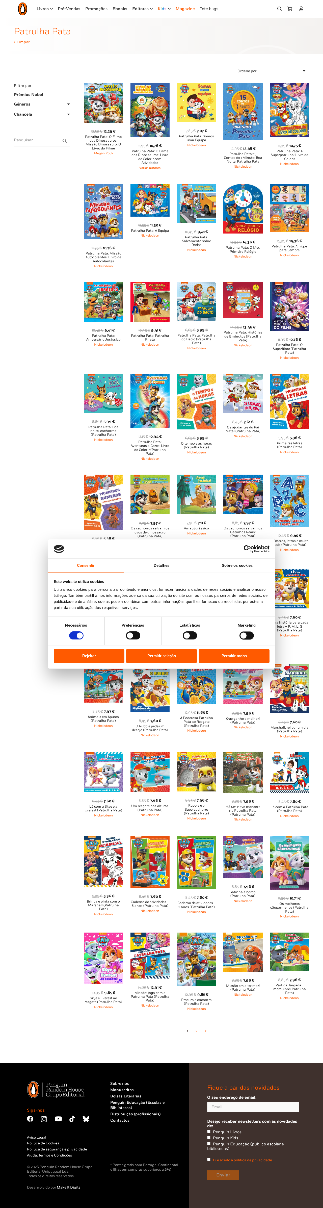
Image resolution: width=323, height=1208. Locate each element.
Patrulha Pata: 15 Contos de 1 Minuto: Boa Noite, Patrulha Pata (243, 158)
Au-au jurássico (196, 528)
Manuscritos (122, 1090)
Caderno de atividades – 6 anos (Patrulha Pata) (150, 904)
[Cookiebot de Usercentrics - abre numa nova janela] (247, 549)
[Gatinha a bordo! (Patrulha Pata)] (243, 838)
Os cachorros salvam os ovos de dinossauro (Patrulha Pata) (150, 532)
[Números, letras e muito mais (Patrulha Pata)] (289, 477)
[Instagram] (44, 1119)
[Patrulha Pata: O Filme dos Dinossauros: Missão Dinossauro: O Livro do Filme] (103, 85)
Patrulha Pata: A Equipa (150, 231)
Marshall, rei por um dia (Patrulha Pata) (290, 729)
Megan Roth (103, 153)
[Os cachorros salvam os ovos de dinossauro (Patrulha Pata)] (150, 477)
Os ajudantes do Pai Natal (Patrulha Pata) (243, 429)
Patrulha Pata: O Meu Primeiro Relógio (243, 249)
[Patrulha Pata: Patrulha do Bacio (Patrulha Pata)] (196, 285)
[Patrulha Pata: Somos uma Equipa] (196, 85)
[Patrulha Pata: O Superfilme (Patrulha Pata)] (289, 285)
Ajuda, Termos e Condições (49, 1155)
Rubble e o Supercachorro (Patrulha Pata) (196, 809)
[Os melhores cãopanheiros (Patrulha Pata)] (289, 838)
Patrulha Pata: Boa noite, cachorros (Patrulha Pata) (103, 431)
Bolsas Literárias (125, 1096)
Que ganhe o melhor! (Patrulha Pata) (243, 721)
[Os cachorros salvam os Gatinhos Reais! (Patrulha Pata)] (243, 477)
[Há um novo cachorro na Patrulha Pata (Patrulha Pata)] (243, 755)
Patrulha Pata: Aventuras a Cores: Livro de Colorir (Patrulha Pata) (150, 448)
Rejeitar (89, 656)
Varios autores (149, 168)
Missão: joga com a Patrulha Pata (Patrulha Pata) (150, 997)
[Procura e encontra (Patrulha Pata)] (196, 935)
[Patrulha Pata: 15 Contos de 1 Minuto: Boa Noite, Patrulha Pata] (243, 85)
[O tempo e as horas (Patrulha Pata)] (196, 376)
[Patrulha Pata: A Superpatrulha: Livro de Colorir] (289, 85)
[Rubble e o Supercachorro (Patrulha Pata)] (196, 755)
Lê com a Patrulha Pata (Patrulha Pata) (289, 809)
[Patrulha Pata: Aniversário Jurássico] (103, 285)
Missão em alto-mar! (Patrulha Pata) (243, 988)
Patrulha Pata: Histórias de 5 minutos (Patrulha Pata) (243, 336)
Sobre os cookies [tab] (237, 565)
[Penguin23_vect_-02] (125, 1148)
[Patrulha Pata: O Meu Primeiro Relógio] (243, 186)
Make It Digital (69, 1187)
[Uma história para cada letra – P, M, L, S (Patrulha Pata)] (289, 571)
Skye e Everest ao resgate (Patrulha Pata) (103, 1000)
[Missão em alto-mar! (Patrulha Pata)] (243, 935)
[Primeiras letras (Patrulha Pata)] (289, 376)
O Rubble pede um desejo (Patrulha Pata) (150, 728)
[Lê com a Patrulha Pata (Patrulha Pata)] (289, 755)
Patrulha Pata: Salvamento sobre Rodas (196, 241)
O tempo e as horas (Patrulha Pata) (196, 445)
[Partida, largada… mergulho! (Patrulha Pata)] (289, 935)
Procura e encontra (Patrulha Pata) (196, 1002)
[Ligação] (302, 9)
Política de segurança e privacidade (57, 1149)
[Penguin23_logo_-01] (23, 9)
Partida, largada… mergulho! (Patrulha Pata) (289, 989)
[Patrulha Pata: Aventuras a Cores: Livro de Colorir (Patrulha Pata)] (150, 376)
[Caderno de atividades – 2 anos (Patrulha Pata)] (196, 838)
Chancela (23, 114)
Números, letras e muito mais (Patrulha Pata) (289, 543)
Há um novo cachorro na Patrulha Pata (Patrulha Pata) (243, 811)
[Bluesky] (86, 1119)
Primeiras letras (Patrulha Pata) (289, 445)
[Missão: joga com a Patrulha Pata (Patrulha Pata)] (150, 935)
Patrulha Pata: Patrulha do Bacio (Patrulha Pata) (196, 339)
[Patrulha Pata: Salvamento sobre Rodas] (196, 186)
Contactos (119, 1120)
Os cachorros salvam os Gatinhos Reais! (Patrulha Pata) (243, 532)
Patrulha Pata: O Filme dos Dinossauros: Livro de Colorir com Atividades (149, 157)
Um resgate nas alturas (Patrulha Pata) (150, 808)
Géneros (22, 104)
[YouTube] (58, 1119)
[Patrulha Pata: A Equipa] (150, 186)
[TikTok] (72, 1119)
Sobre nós (119, 1083)
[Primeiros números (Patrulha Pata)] (103, 477)
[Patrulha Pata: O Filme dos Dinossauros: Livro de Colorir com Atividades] (150, 85)
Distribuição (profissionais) (135, 1114)
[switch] (133, 635)
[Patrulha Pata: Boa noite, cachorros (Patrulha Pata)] (103, 376)
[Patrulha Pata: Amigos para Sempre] (289, 186)
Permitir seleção (161, 656)
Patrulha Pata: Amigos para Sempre (290, 248)
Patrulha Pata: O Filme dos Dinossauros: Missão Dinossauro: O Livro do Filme (103, 142)
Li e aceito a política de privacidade (242, 1160)
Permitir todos (234, 656)
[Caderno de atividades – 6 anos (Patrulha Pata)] (150, 838)
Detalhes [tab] (161, 565)
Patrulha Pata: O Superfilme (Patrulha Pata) (289, 349)
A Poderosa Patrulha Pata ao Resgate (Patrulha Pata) (196, 722)
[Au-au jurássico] (196, 477)
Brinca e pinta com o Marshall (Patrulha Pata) (103, 905)
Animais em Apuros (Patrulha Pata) (103, 719)
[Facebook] (30, 1119)
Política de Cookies (43, 1143)
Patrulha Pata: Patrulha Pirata (150, 338)
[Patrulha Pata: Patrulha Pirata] (150, 285)
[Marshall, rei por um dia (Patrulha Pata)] (289, 666)
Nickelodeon (196, 145)
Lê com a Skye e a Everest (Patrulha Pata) (103, 808)
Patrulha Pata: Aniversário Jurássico (103, 338)
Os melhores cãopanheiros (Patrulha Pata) (289, 908)
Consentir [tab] (86, 565)
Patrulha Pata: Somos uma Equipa (196, 138)
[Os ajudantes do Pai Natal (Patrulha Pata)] (243, 376)
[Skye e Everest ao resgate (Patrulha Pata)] (103, 935)
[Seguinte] (205, 1031)
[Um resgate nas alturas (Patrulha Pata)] (150, 755)
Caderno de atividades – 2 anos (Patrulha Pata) (196, 905)
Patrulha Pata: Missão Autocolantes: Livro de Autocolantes (103, 257)
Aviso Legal (36, 1137)
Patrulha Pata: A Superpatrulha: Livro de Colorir (289, 155)
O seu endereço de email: (231, 1097)
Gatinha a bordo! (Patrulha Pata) (242, 894)
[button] (280, 9)
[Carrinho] (290, 9)
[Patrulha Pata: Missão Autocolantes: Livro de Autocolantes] (103, 186)
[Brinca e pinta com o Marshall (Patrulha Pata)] (103, 838)
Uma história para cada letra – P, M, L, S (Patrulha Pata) (289, 626)
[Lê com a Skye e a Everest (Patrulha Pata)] (103, 755)
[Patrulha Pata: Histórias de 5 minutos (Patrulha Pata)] (243, 285)
